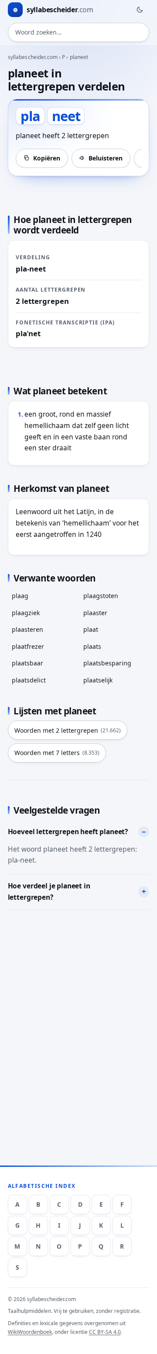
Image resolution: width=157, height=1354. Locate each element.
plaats (92, 646)
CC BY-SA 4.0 (105, 1332)
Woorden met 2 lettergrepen (67, 730)
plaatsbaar (27, 663)
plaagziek (26, 613)
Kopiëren (46, 158)
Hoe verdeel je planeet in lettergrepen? (49, 891)
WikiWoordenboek (30, 1332)
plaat (90, 629)
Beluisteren (106, 158)
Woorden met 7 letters (56, 752)
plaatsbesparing (107, 663)
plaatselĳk (98, 680)
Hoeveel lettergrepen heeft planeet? (68, 831)
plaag (20, 596)
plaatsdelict (29, 680)
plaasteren (27, 629)
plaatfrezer (28, 646)
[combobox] (79, 32)
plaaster (95, 613)
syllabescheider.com (33, 57)
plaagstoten (100, 596)
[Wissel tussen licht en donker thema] (139, 9)
